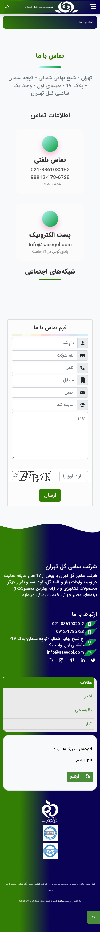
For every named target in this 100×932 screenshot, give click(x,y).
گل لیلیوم (83, 760)
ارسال (50, 495)
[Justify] (88, 777)
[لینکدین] (84, 660)
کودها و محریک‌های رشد (72, 749)
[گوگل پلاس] (52, 660)
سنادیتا (61, 901)
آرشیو (74, 776)
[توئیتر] (95, 660)
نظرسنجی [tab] (83, 710)
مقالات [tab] (86, 682)
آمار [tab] (89, 724)
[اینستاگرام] (63, 660)
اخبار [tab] (88, 696)
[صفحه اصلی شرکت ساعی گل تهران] (57, 7)
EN (7, 6)
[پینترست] (73, 660)
